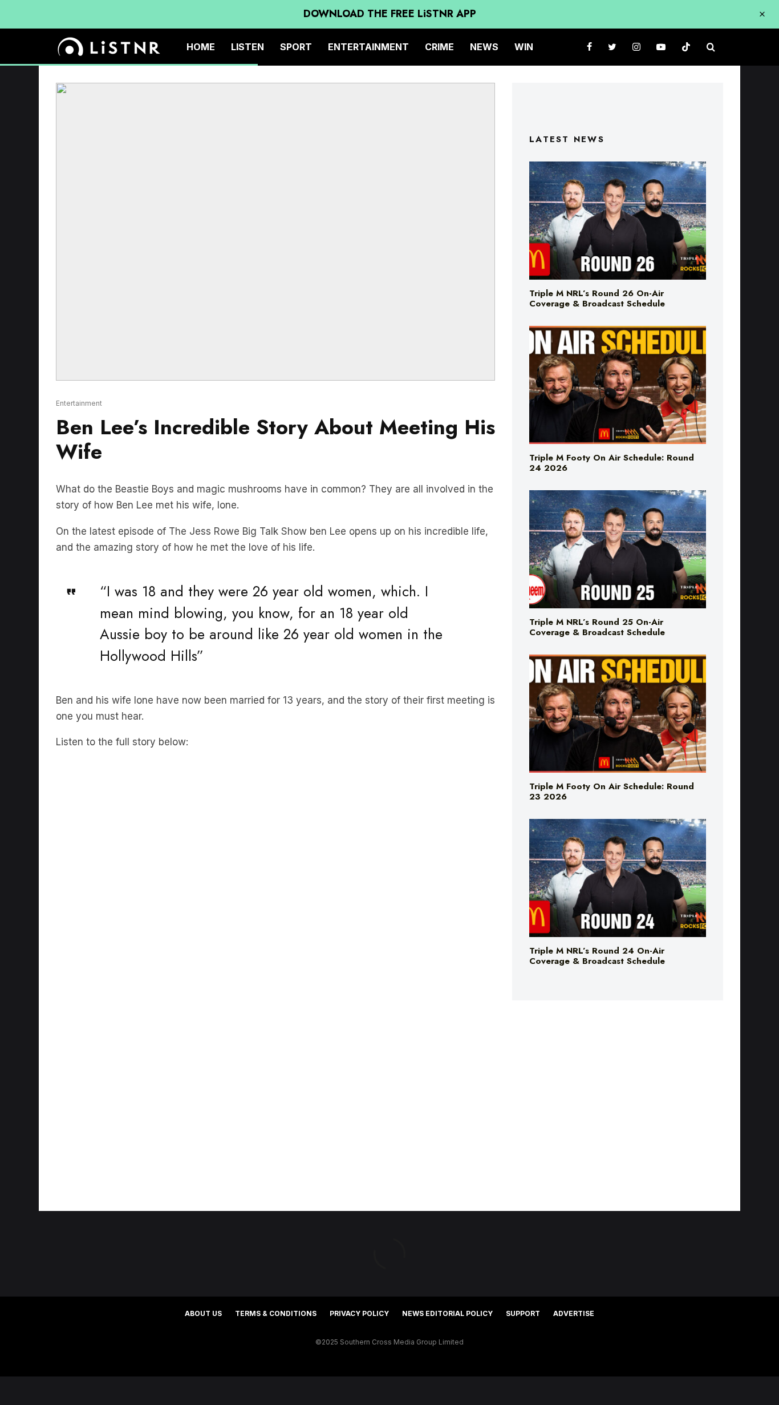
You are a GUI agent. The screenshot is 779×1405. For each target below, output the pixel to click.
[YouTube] (660, 47)
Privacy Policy (359, 1313)
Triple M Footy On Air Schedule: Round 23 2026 (611, 791)
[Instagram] (636, 47)
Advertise (573, 1313)
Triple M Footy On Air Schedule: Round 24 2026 (611, 463)
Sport (296, 47)
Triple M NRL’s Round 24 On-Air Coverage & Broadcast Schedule (597, 956)
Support (523, 1313)
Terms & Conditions (276, 1313)
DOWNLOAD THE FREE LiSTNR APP (389, 13)
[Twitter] (612, 47)
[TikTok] (686, 47)
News (484, 47)
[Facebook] (589, 47)
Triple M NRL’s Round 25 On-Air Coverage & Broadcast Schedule (597, 627)
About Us (203, 1313)
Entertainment (368, 47)
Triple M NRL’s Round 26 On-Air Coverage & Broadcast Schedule (597, 298)
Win (523, 47)
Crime (439, 47)
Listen (247, 47)
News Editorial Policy (447, 1313)
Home (200, 47)
